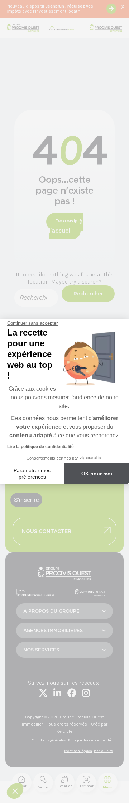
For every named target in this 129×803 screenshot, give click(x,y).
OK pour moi (96, 473)
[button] (15, 790)
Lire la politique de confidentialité (40, 446)
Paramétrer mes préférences (32, 473)
